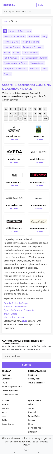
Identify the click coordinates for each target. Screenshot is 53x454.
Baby (44, 36)
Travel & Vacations (36, 382)
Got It (26, 450)
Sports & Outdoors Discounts (19, 310)
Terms (31, 408)
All (5, 31)
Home (5, 21)
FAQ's (4, 382)
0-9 (45, 118)
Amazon (5, 404)
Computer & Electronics (15, 68)
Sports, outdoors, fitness (15, 63)
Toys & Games (37, 63)
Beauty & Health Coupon (16, 302)
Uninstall (32, 412)
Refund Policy (34, 416)
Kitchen (16, 52)
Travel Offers (10, 313)
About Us (6, 375)
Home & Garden (12, 47)
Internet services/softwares (34, 58)
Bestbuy (5, 408)
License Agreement (10, 390)
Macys (4, 412)
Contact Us (6, 378)
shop (25, 320)
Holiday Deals (34, 378)
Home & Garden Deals (15, 306)
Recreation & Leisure (33, 47)
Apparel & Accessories (20, 31)
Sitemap (31, 420)
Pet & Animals (10, 58)
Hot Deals (32, 375)
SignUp (40, 5)
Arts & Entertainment (14, 36)
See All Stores (8, 424)
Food (45, 68)
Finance (7, 74)
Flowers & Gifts (11, 41)
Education (34, 68)
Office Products (31, 52)
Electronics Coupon (14, 317)
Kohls (4, 420)
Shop (30, 424)
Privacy (31, 404)
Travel (7, 52)
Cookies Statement (10, 394)
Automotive (33, 36)
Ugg (3, 416)
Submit (26, 364)
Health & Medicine (30, 41)
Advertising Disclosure (11, 386)
